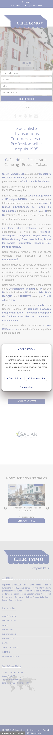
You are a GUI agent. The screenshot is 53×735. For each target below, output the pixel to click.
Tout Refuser (15, 378)
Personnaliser (26, 387)
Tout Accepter (37, 378)
